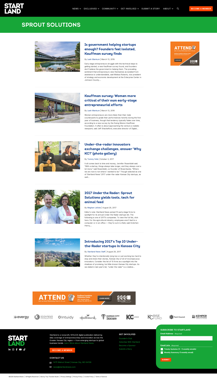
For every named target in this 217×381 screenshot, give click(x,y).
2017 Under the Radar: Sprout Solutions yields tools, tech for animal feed (109, 197)
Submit (166, 359)
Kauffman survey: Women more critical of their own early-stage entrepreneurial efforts (111, 100)
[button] (80, 9)
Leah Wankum (93, 59)
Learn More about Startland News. (79, 343)
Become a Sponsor (127, 345)
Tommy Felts (92, 159)
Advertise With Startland (129, 342)
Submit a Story (151, 8)
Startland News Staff (96, 252)
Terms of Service (101, 376)
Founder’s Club (125, 338)
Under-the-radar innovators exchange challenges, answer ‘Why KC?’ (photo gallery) (113, 149)
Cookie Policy (89, 376)
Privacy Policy (78, 376)
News (75, 8)
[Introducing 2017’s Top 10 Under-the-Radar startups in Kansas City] (57, 252)
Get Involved (128, 8)
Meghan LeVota (94, 208)
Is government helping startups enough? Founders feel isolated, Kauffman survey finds (110, 49)
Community (109, 8)
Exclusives (90, 8)
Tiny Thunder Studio (52, 376)
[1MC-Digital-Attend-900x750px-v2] (184, 43)
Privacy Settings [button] (66, 376)
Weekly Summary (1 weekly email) (178, 352)
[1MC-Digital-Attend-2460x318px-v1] (84, 298)
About (167, 8)
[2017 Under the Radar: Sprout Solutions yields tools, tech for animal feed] (57, 207)
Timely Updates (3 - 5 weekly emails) (180, 349)
